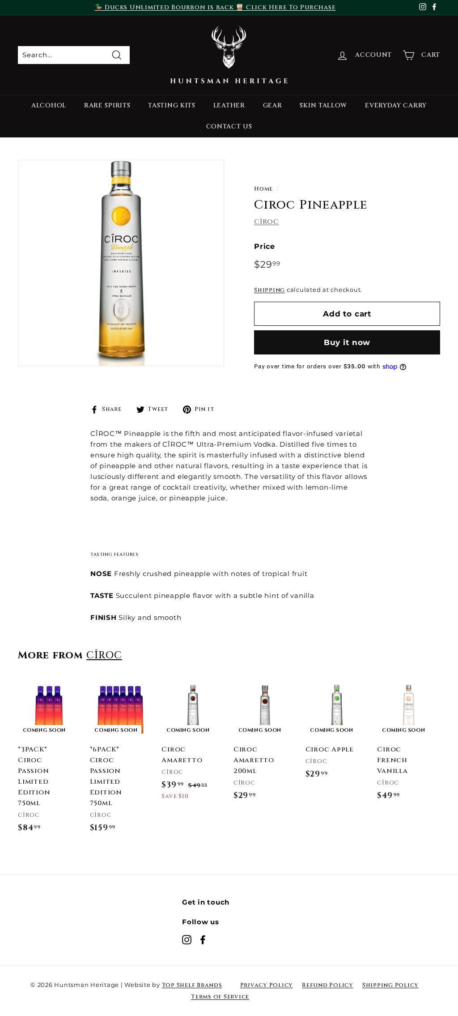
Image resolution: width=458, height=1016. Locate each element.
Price (264, 246)
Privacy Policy (266, 985)
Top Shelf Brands (192, 985)
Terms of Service (220, 997)
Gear (272, 105)
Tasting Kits (171, 105)
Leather (229, 105)
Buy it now (347, 342)
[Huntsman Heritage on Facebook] (203, 939)
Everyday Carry (396, 105)
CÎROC (266, 221)
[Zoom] (121, 263)
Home (263, 189)
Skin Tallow (323, 105)
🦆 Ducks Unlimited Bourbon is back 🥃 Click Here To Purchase (215, 7)
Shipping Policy (390, 985)
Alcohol (48, 105)
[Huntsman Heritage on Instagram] (186, 939)
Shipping (269, 290)
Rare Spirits (107, 105)
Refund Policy (327, 985)
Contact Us (229, 126)
